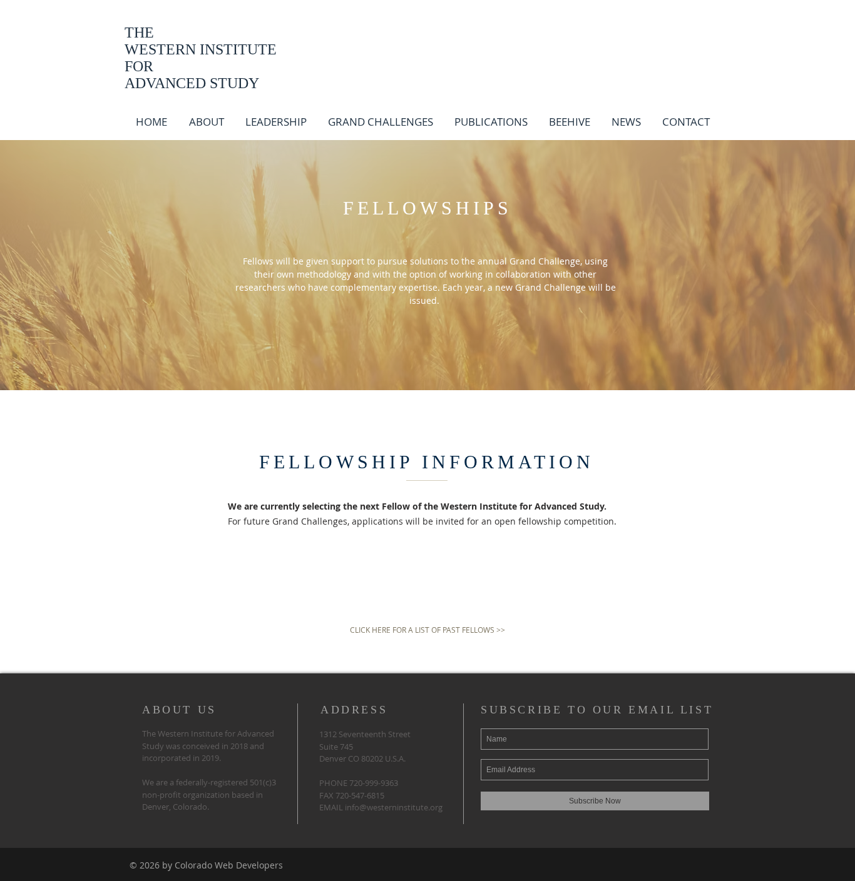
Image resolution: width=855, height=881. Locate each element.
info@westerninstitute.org (394, 807)
